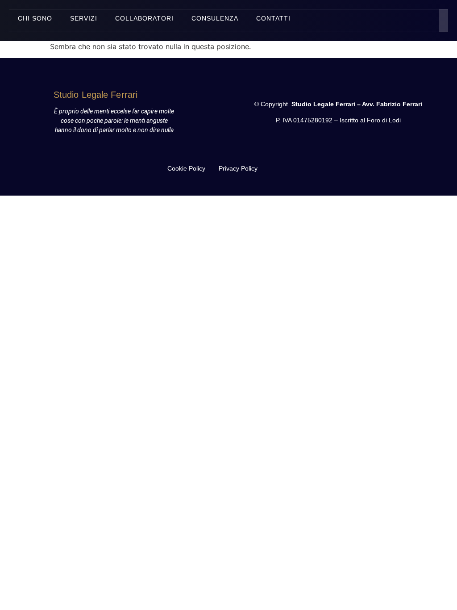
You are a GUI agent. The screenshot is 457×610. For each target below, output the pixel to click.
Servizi (83, 18)
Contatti (273, 18)
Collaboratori (144, 18)
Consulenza (214, 18)
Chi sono (35, 18)
